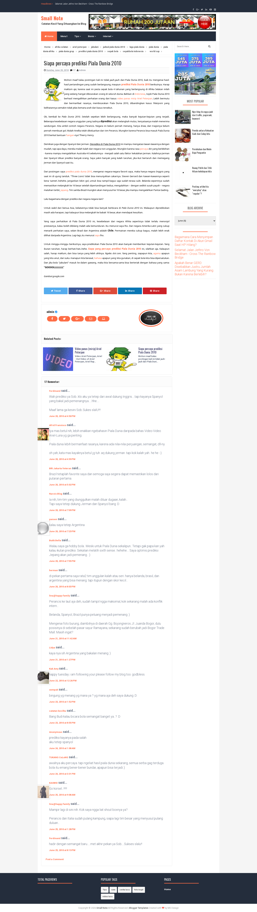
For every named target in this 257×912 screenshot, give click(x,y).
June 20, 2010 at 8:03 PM (62, 586)
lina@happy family (59, 595)
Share (81, 290)
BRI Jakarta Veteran (60, 468)
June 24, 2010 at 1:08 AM (62, 748)
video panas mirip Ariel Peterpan (134, 98)
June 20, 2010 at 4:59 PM (62, 459)
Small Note (52, 18)
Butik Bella (55, 540)
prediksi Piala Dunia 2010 (135, 84)
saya (97, 235)
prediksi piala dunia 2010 (79, 171)
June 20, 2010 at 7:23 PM (62, 531)
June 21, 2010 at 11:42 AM (63, 638)
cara (113, 890)
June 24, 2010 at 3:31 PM (62, 773)
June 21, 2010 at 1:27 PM (62, 659)
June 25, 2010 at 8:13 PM (62, 850)
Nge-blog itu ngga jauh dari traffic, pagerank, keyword (202, 115)
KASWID (53, 783)
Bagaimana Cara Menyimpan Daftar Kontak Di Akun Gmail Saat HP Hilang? (194, 240)
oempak (53, 689)
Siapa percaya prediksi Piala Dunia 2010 (150, 351)
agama (156, 253)
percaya (144, 148)
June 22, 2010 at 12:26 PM (63, 680)
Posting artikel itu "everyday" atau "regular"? (200, 190)
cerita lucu (125, 890)
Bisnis (91, 36)
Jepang (64, 190)
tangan (70, 135)
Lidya (52, 647)
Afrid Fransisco (57, 425)
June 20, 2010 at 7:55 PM (62, 561)
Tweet (57, 290)
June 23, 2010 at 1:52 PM (62, 701)
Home (50, 36)
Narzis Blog (55, 493)
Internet (107, 36)
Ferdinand (54, 391)
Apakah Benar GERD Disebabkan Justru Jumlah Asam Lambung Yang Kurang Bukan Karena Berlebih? (194, 268)
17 (74, 70)
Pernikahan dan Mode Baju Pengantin (201, 150)
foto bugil (138, 890)
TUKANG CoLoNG (58, 757)
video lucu (108, 896)
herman (53, 570)
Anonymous (55, 732)
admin (50, 311)
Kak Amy (54, 668)
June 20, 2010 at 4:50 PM (62, 416)
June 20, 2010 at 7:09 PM (62, 510)
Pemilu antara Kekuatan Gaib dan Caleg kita (203, 132)
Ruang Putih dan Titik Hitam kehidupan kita (202, 169)
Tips (77, 36)
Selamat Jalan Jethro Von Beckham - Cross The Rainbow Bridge (84, 3)
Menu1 (63, 36)
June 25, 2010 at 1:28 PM (62, 829)
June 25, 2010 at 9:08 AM (62, 794)
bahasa (98, 258)
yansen (53, 519)
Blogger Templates (138, 908)
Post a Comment (55, 859)
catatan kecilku (57, 711)
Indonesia (140, 93)
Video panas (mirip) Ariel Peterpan (88, 351)
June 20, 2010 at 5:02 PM (62, 484)
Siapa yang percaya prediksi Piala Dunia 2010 (114, 248)
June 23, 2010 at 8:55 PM (62, 722)
